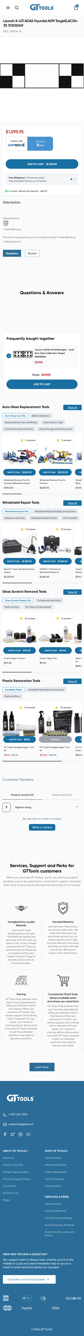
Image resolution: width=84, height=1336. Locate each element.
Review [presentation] (32, 253)
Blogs (6, 1199)
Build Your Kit (10, 1192)
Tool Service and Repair (59, 1217)
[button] (22, 440)
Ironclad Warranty (55, 1210)
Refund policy (53, 1185)
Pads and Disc (12, 607)
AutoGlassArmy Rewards (59, 1224)
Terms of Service (54, 1178)
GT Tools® (47, 1329)
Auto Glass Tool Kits (15, 415)
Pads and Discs (12, 696)
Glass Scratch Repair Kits (18, 600)
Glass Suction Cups (53, 422)
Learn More (42, 1067)
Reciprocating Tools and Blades (21, 422)
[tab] (12, 253)
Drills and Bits (70, 518)
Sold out (55, 739)
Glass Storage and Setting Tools (55, 429)
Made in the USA (13, 1164)
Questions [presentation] (12, 253)
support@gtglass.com (20, 1124)
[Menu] (8, 8)
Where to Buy (53, 1203)
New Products (53, 1157)
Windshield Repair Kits (16, 511)
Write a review (42, 827)
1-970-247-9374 (18, 1114)
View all (72, 407)
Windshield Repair (55, 1164)
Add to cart (42, 384)
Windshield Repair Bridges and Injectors (55, 511)
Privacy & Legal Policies (16, 1178)
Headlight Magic (13, 689)
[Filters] (6, 807)
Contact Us (9, 1185)
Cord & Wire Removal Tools (19, 429)
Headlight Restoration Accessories (46, 689)
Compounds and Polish (49, 600)
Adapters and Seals (15, 518)
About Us (8, 1157)
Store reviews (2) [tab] (62, 794)
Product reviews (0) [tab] (22, 794)
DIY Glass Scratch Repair (38, 607)
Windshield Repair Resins (44, 518)
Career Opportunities (15, 1171)
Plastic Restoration (56, 1171)
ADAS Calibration (41, 415)
